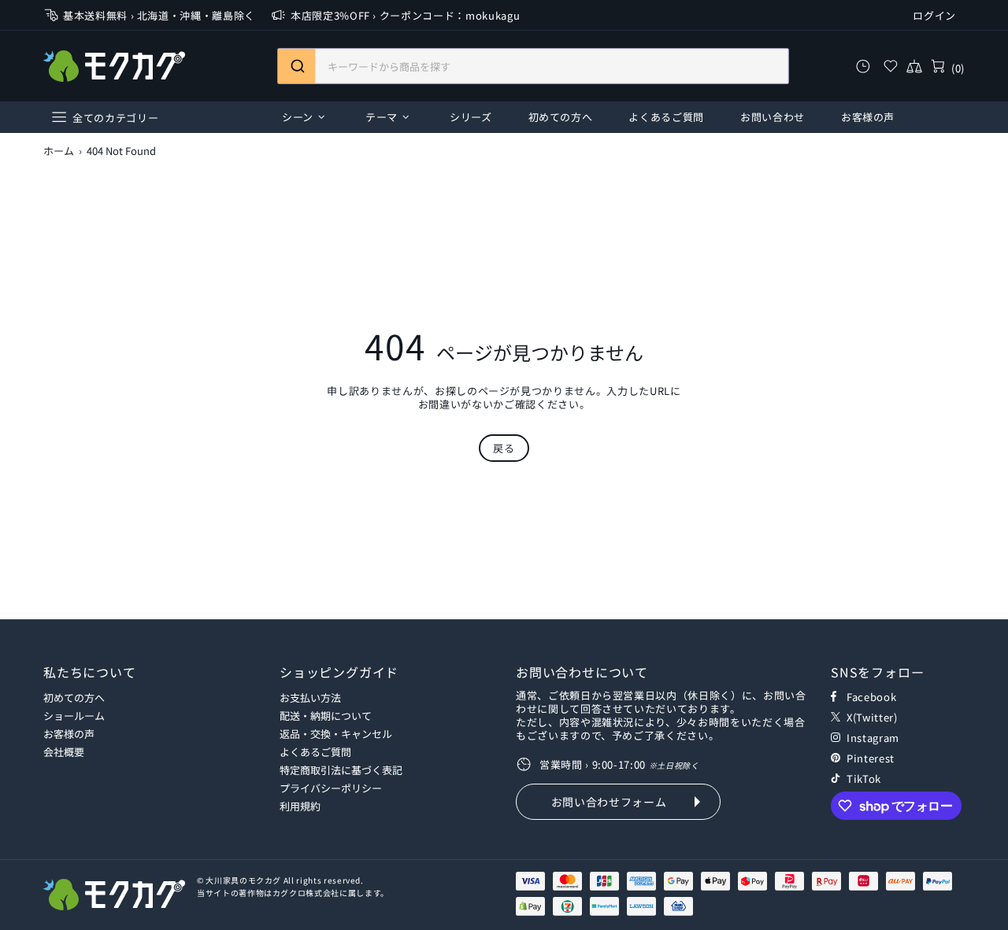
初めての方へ (74, 697)
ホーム (58, 151)
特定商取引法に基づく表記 (341, 770)
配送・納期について (326, 715)
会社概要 (63, 751)
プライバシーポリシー (331, 788)
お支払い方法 (310, 697)
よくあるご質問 (315, 751)
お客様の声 (68, 733)
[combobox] (533, 66)
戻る (503, 448)
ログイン (934, 15)
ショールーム (74, 715)
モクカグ (114, 66)
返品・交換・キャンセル (336, 733)
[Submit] (296, 66)
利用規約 (300, 806)
